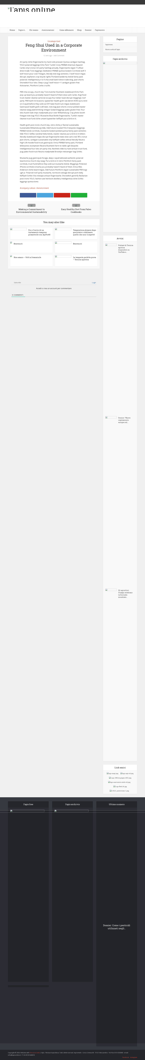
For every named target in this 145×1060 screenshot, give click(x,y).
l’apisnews (100, 30)
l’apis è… (22, 30)
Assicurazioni (48, 30)
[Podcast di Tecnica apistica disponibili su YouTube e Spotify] (111, 329)
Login (93, 282)
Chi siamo (33, 30)
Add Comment (59, 56)
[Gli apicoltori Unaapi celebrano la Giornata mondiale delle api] (111, 674)
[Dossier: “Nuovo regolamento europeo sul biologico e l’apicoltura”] (111, 501)
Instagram (133, 1057)
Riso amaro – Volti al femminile (27, 257)
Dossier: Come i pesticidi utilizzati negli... (116, 927)
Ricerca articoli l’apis (112, 49)
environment (43, 188)
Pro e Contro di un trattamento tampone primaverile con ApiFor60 (39, 232)
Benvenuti (18, 244)
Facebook (125, 1057)
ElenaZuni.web (35, 1053)
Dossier (88, 30)
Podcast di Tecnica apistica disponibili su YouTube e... (125, 248)
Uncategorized (54, 41)
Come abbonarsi (66, 30)
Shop (79, 30)
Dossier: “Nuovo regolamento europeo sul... (124, 420)
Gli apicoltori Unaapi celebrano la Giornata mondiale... (125, 593)
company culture (28, 188)
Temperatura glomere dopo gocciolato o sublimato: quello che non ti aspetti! (84, 232)
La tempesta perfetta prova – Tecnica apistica (84, 258)
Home (12, 30)
